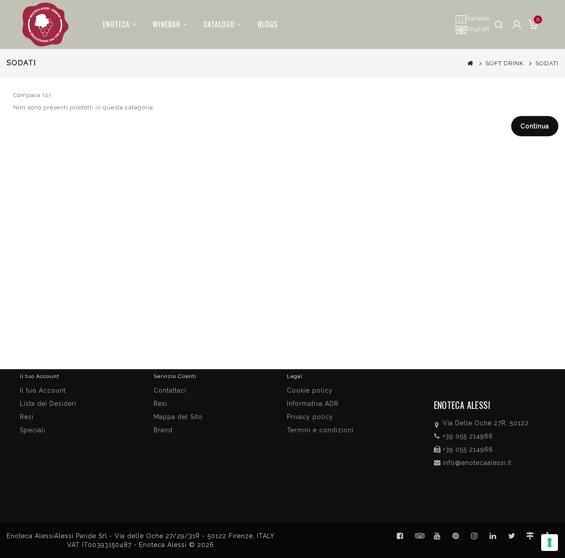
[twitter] (511, 536)
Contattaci (170, 390)
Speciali (32, 430)
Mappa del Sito (178, 416)
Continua (534, 126)
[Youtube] (437, 536)
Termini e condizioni (320, 430)
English (478, 29)
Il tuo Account (43, 390)
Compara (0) (32, 95)
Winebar (167, 24)
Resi (160, 403)
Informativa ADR (313, 403)
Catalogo (219, 24)
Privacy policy (310, 416)
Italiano (478, 18)
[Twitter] (419, 536)
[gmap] (530, 536)
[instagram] (474, 536)
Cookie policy (310, 390)
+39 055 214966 (468, 436)
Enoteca (116, 24)
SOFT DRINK (505, 63)
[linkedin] (493, 536)
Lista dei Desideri (48, 403)
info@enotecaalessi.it (477, 462)
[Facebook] (400, 536)
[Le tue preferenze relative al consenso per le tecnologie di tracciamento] (549, 542)
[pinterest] (456, 536)
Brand (163, 430)
